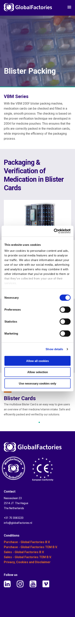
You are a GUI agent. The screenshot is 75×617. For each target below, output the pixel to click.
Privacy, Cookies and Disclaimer (27, 562)
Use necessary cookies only (37, 383)
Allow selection (37, 372)
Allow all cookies (37, 360)
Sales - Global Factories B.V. (24, 552)
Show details (54, 349)
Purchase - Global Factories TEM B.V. (31, 547)
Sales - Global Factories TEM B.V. (28, 557)
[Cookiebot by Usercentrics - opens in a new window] (54, 231)
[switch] (65, 309)
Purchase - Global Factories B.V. (27, 542)
